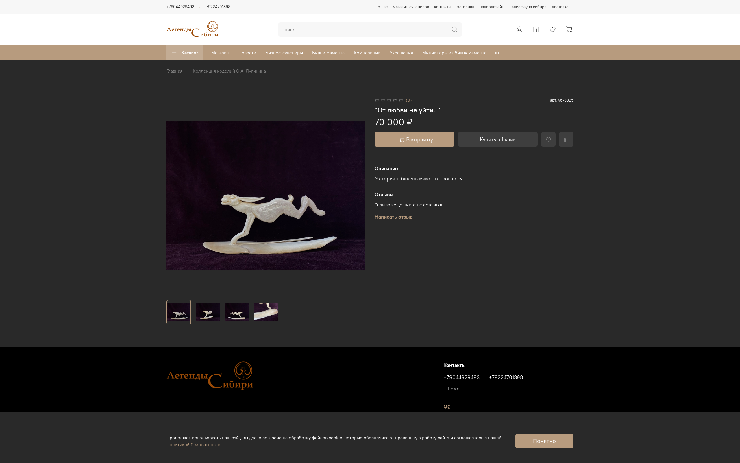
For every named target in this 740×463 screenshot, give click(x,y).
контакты (442, 6)
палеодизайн (492, 6)
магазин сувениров (411, 6)
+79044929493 (180, 6)
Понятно (544, 440)
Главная (174, 71)
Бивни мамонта (328, 53)
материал (465, 6)
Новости (247, 53)
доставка (560, 6)
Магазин (220, 53)
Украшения (401, 53)
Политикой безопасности (193, 444)
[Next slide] (356, 196)
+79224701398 (217, 6)
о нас (383, 6)
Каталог (190, 53)
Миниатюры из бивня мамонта (454, 53)
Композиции (367, 53)
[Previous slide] (176, 196)
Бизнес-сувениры (284, 53)
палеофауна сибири (528, 6)
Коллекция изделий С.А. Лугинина (229, 71)
